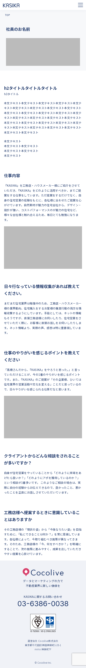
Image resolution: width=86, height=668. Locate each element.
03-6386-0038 (43, 603)
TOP (7, 15)
